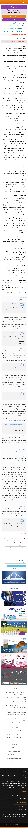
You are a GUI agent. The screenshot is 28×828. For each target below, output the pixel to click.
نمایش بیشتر (24, 534)
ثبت (16, 566)
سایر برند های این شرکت (14, 727)
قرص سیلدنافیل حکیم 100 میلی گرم (14, 737)
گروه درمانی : (23, 31)
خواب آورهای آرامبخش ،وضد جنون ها (13, 28)
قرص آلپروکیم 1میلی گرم (20, 38)
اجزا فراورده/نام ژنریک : (21, 23)
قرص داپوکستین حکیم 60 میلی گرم (14, 755)
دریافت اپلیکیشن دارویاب (14, 16)
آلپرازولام (13, 23)
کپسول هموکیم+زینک (14, 744)
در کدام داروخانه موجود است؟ (14, 20)
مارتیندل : (24, 28)
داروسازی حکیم (14, 7)
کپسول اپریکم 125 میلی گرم (14, 748)
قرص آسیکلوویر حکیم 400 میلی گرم (14, 730)
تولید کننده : (23, 26)
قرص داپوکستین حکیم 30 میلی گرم (14, 758)
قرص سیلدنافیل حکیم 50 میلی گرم (14, 734)
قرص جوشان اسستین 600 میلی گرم (14, 741)
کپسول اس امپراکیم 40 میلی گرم (14, 751)
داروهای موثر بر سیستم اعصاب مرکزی (12, 31)
